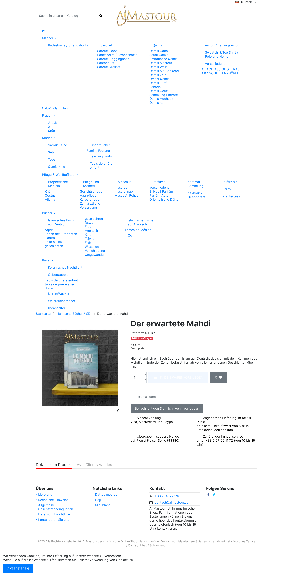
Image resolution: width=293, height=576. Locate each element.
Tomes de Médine (138, 230)
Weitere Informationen (151, 560)
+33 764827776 (167, 496)
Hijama (50, 199)
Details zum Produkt (54, 465)
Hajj (98, 500)
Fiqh (88, 243)
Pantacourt (105, 63)
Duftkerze (229, 182)
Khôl (48, 191)
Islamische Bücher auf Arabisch (141, 222)
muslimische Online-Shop (120, 541)
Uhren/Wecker (58, 294)
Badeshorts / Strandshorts (68, 45)
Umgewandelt (95, 255)
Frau (88, 227)
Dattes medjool (106, 494)
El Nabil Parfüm (161, 191)
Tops (51, 159)
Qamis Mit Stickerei (164, 71)
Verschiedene (215, 64)
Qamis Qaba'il (159, 51)
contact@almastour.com (173, 502)
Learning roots (101, 156)
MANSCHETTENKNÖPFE (220, 73)
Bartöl (227, 189)
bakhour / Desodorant (196, 195)
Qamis (157, 45)
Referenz (137, 333)
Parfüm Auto (159, 195)
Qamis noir (157, 103)
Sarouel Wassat (108, 67)
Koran (89, 235)
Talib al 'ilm (53, 242)
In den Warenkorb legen (181, 377)
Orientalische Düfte (163, 199)
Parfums (159, 182)
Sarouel (106, 45)
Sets (51, 152)
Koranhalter (56, 308)
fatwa (89, 223)
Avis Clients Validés (94, 465)
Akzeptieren (18, 569)
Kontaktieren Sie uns (53, 520)
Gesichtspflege (91, 191)
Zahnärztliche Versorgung (90, 205)
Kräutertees (231, 196)
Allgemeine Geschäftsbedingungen (55, 507)
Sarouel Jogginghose (113, 59)
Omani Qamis (159, 79)
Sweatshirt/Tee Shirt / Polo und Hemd (221, 54)
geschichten (54, 246)
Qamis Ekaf (158, 83)
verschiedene (159, 187)
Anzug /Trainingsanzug (222, 45)
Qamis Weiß (158, 67)
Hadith (50, 238)
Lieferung (45, 494)
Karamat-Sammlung (195, 184)
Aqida (49, 230)
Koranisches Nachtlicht (65, 267)
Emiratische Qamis (163, 59)
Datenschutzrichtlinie (54, 514)
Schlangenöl (158, 545)
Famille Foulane (98, 151)
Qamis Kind (56, 167)
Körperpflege (89, 199)
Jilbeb (143, 545)
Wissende (92, 247)
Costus (50, 195)
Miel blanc (102, 505)
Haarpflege (88, 195)
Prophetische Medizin (58, 184)
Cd (130, 235)
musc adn (122, 187)
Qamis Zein (157, 75)
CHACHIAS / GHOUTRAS (220, 69)
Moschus (124, 182)
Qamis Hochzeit (161, 99)
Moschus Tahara (244, 541)
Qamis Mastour (160, 63)
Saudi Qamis (158, 55)
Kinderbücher (100, 145)
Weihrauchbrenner (61, 301)
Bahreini (155, 87)
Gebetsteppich (59, 275)
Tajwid (89, 239)
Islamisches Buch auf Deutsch (61, 222)
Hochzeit (91, 231)
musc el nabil (124, 191)
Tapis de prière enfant (101, 165)
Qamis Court (159, 91)
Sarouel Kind (57, 145)
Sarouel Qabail (108, 51)
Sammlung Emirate (163, 95)
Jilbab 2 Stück (52, 127)
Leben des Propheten (61, 234)
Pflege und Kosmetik (91, 184)
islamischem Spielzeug (193, 541)
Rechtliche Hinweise (53, 500)
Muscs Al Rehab (127, 195)
